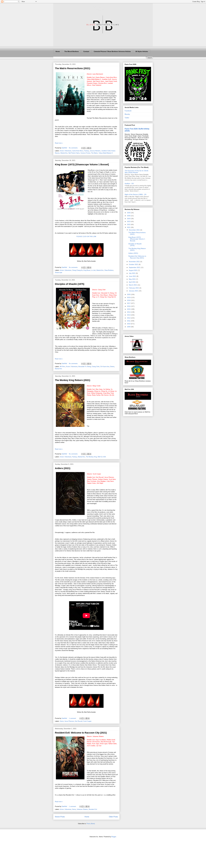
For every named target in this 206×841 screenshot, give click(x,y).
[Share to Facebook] (88, 148)
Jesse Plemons (69, 721)
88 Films (62, 366)
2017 (129, 303)
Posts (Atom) (91, 823)
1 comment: (73, 718)
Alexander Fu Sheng (84, 366)
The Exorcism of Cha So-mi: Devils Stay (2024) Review (136, 171)
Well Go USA (102, 457)
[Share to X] (86, 148)
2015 (129, 309)
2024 (129, 218)
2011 (129, 321)
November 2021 (134, 261)
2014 (129, 312)
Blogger (113, 836)
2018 (129, 300)
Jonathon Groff (106, 151)
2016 (129, 306)
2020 (129, 294)
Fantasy (86, 151)
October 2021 (134, 264)
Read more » (59, 143)
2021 (129, 227)
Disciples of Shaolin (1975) (69, 284)
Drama (112, 366)
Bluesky (127, 114)
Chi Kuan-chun (104, 366)
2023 (129, 221)
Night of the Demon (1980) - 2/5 (135, 194)
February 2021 (134, 288)
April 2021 (132, 282)
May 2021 (132, 279)
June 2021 (132, 276)
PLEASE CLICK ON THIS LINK (86, 236)
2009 (129, 327)
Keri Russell (78, 721)
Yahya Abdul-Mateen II (106, 153)
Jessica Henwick (95, 151)
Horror (62, 721)
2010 (129, 324)
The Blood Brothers (71, 51)
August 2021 (133, 270)
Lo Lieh (93, 270)
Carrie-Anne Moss (77, 151)
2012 (129, 318)
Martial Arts (64, 153)
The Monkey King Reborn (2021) (72, 380)
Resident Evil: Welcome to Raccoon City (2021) (81, 732)
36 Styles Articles (141, 51)
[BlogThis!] (84, 148)
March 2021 (133, 285)
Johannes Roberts (82, 809)
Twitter (127, 118)
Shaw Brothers (109, 270)
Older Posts (113, 817)
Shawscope (58, 272)
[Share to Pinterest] (90, 148)
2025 (129, 216)
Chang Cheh (95, 366)
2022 (129, 224)
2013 (129, 315)
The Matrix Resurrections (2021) (72, 68)
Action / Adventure (65, 151)
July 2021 (132, 273)
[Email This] (82, 148)
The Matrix (94, 153)
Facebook (128, 111)
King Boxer (86, 270)
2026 (129, 213)
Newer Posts (60, 817)
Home (58, 51)
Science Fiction (85, 153)
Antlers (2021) (62, 468)
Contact (86, 51)
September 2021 (135, 267)
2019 (129, 297)
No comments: (73, 148)
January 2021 (134, 291)
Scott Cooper (87, 721)
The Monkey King (91, 457)
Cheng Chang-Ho (77, 270)
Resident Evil (93, 809)
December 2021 (134, 230)
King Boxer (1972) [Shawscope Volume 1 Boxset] (82, 164)
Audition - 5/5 (129, 183)
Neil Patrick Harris (74, 153)
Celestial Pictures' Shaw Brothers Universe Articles (112, 51)
